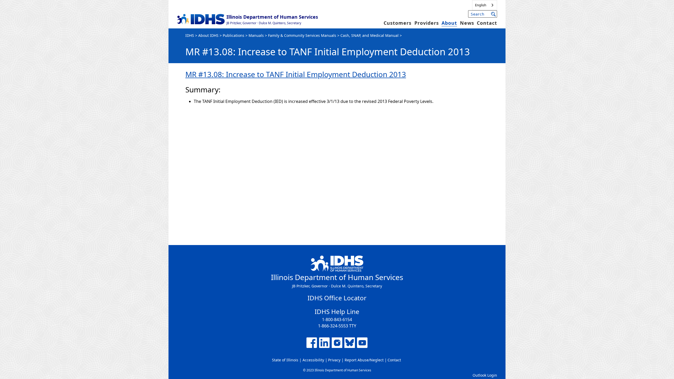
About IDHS (208, 35)
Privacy (334, 359)
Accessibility (313, 359)
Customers (398, 23)
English (480, 5)
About (449, 23)
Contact (487, 23)
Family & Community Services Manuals (302, 35)
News (467, 23)
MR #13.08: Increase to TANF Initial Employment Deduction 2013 (295, 74)
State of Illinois (285, 359)
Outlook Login (485, 375)
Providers (426, 23)
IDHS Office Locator (337, 297)
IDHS (189, 35)
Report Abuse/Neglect (364, 359)
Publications (233, 35)
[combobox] (484, 5)
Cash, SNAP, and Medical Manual (369, 35)
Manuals (256, 35)
